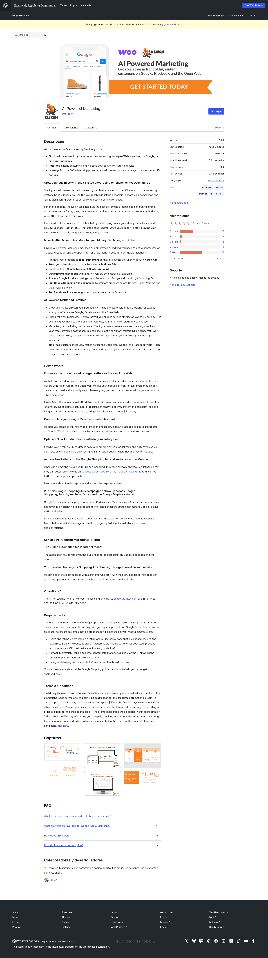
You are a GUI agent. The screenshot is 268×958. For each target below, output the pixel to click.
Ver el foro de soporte (182, 284)
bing (212, 194)
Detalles (51, 127)
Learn (114, 912)
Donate (165, 922)
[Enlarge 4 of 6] (116, 775)
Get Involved (167, 912)
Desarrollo (91, 127)
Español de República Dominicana (58, 941)
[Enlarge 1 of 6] (77, 747)
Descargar (216, 111)
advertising (207, 187)
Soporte (219, 127)
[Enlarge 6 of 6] (156, 775)
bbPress (215, 922)
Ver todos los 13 (216, 180)
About (15, 912)
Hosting (16, 922)
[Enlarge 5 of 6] (156, 747)
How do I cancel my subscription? (63, 845)
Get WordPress (253, 5)
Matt (213, 917)
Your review (176, 258)
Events (163, 917)
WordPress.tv (119, 927)
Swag (164, 927)
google (219, 194)
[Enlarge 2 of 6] (77, 767)
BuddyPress (216, 927)
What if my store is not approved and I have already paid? (77, 816)
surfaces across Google (95, 471)
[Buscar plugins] (45, 35)
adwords (218, 187)
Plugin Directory (20, 15)
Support (115, 917)
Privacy (16, 927)
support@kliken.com (125, 598)
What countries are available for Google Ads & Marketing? (77, 825)
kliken (70, 113)
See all (220, 258)
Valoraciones (71, 127)
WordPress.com (218, 912)
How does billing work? (57, 835)
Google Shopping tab (129, 471)
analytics (203, 194)
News (15, 917)
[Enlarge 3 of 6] (116, 747)
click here (62, 725)
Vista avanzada (179, 202)
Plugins (65, 922)
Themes (66, 917)
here (81, 483)
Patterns (66, 927)
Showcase (67, 912)
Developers (117, 922)
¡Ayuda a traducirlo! (172, 24)
